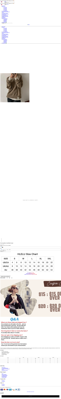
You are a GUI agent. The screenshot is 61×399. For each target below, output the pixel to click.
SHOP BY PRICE (5, 18)
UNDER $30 (5, 19)
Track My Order (4, 377)
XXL (10, 249)
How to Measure (4, 374)
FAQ (2, 373)
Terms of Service (32, 391)
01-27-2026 (5, 7)
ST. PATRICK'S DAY (5, 15)
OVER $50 (5, 21)
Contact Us (3, 381)
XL (7, 249)
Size (0, 248)
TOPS (3, 12)
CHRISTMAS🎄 (4, 22)
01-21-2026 (5, 10)
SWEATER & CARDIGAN (6, 11)
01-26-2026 (5, 28)
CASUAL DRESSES (5, 31)
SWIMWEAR (4, 37)
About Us (3, 380)
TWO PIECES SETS (5, 13)
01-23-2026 (5, 8)
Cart (5, 1)
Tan (2, 247)
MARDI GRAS (4, 14)
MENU (5, 4)
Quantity (1, 251)
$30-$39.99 (5, 40)
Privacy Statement (28, 391)
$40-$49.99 (5, 20)
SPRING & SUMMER (5, 16)
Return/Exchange (4, 376)
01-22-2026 (5, 9)
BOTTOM (3, 17)
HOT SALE (3, 5)
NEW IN (3, 6)
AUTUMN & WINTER (5, 34)
